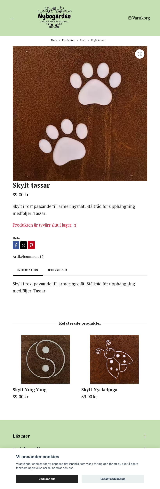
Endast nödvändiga (112, 478)
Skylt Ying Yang (29, 389)
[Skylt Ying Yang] (45, 359)
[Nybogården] (72, 18)
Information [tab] (27, 270)
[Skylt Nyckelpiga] (114, 359)
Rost (83, 40)
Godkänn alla (47, 478)
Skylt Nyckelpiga (99, 389)
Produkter (68, 40)
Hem (54, 40)
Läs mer (21, 436)
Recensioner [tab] (57, 270)
